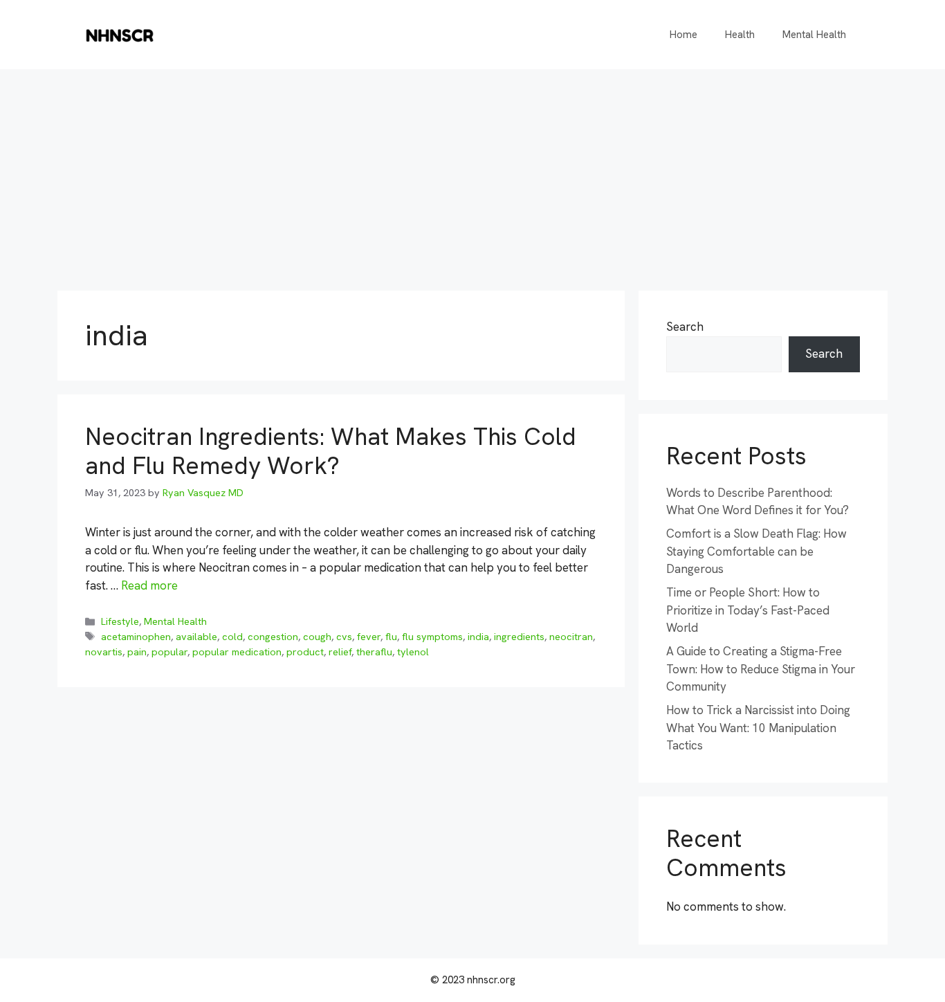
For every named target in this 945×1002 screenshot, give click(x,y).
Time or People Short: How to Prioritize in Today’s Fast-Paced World (747, 610)
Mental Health (814, 35)
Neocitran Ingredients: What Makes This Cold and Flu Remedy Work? (330, 451)
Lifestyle (120, 621)
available (196, 636)
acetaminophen (136, 636)
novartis (103, 652)
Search (685, 326)
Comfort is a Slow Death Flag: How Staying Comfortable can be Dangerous (756, 551)
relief (340, 652)
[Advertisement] (472, 173)
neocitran (571, 636)
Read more (149, 585)
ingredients (519, 636)
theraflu (374, 652)
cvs (344, 636)
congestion (273, 636)
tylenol (413, 652)
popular (169, 652)
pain (137, 652)
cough (317, 636)
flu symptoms (432, 636)
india (478, 636)
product (305, 652)
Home (683, 35)
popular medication (237, 652)
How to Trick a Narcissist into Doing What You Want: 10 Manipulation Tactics (758, 727)
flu (391, 636)
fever (368, 636)
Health (740, 35)
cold (232, 636)
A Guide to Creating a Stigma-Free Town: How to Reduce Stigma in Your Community (760, 669)
